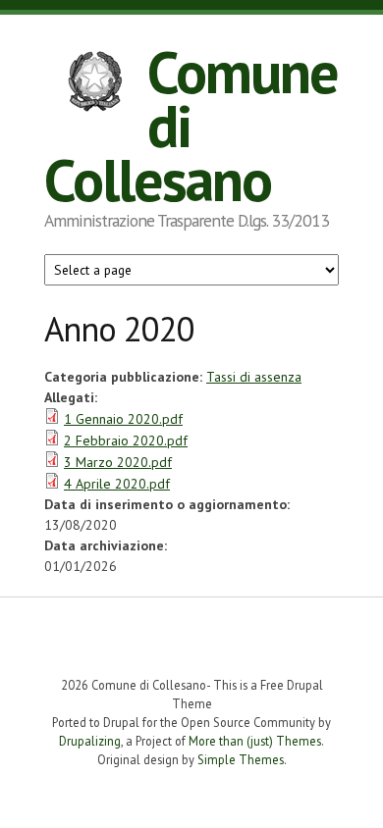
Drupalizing (90, 741)
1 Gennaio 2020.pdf (123, 419)
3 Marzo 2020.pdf (118, 462)
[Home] (95, 84)
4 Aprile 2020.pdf (117, 483)
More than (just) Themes (255, 741)
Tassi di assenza (253, 377)
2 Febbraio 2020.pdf (126, 440)
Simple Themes (240, 759)
